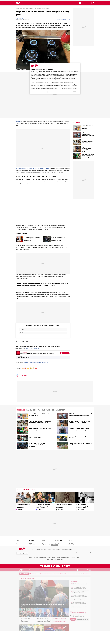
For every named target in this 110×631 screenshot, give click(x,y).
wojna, (30, 362)
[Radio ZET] (18, 3)
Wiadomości (25, 3)
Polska (36, 3)
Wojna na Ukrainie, (39, 362)
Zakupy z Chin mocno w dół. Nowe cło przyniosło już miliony (88, 127)
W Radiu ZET (31, 540)
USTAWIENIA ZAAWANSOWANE (39, 91)
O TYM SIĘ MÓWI (58, 540)
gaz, (27, 362)
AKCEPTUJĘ (75, 91)
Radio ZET (17, 8)
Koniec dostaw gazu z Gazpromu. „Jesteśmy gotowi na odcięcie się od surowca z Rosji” (32, 239)
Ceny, (25, 362)
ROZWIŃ (55, 544)
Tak (23, 329)
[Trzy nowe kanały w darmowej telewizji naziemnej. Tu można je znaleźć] (77, 149)
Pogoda (55, 3)
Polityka (45, 3)
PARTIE (43, 540)
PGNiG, (33, 362)
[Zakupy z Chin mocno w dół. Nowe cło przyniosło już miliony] (77, 128)
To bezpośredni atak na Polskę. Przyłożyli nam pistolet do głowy (32, 168)
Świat (40, 3)
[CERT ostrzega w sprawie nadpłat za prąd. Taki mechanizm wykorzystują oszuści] (77, 135)
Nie (22, 332)
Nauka (60, 3)
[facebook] (18, 553)
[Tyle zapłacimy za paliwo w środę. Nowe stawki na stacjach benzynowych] (77, 156)
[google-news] (26, 553)
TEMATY (17, 540)
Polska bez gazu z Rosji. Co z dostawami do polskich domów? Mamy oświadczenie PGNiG (60, 239)
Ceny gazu (18, 121)
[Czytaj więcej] (19, 239)
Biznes (50, 3)
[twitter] (20, 553)
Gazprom (46, 362)
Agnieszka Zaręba (19, 18)
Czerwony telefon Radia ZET (33, 348)
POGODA (70, 540)
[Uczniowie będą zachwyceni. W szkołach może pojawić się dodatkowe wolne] (77, 142)
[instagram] (23, 553)
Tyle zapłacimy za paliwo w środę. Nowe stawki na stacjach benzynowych (88, 156)
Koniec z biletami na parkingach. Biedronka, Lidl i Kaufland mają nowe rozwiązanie (39, 445)
